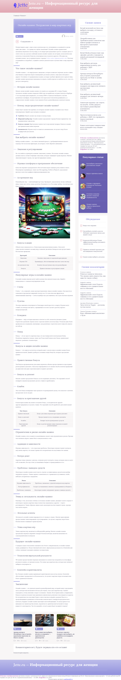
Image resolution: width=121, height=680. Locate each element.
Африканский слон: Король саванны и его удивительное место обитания (91, 286)
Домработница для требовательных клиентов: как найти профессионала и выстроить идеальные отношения (92, 42)
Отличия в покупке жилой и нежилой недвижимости (92, 195)
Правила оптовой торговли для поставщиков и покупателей (93, 250)
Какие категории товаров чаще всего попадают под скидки (92, 126)
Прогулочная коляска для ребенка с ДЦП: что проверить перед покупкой (92, 117)
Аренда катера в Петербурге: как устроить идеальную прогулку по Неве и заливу (91, 76)
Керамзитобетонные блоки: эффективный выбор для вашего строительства (94, 242)
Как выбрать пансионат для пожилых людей (94, 164)
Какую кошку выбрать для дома (94, 257)
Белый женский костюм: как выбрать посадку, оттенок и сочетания (91, 30)
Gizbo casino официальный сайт (56, 58)
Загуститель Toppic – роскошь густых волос (92, 306)
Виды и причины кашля (94, 173)
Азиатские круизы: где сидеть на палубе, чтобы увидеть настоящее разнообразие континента (92, 105)
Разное (22, 16)
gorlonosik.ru (68, 679)
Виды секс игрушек (89, 225)
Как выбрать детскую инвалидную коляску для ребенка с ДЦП (90, 65)
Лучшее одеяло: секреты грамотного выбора (93, 206)
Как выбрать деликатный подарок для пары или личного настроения (92, 86)
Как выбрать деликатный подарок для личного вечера (91, 95)
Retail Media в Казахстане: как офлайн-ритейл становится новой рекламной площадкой (92, 55)
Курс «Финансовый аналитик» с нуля (92, 314)
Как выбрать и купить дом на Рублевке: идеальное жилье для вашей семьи (94, 233)
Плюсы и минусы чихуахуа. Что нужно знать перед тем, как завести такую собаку (93, 276)
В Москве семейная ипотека (89, 138)
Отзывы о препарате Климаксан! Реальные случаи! (94, 185)
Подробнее (83, 149)
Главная (16, 16)
